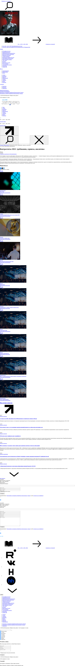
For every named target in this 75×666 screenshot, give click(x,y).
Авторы (4, 79)
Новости (4, 77)
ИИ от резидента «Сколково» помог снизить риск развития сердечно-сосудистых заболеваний (20, 445)
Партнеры (4, 86)
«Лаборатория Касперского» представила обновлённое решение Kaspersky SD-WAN (18, 466)
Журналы (4, 82)
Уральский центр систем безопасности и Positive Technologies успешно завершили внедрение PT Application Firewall (24, 456)
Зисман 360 (4, 66)
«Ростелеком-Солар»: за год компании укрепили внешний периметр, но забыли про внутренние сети (21, 427)
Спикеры (4, 80)
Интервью (4, 76)
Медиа (1, 68)
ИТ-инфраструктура (6, 51)
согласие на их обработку (38, 495)
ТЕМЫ (1, 49)
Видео (3, 72)
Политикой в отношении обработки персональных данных (18, 495)
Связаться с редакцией (5, 1)
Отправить (2, 654)
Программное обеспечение (7, 58)
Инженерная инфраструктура (8, 57)
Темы (3, 107)
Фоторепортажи (5, 70)
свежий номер (3, 121)
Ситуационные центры (7, 64)
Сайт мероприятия (12, 154)
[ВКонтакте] (0, 168)
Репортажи (4, 65)
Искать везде (4, 631)
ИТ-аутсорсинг (5, 63)
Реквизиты (4, 88)
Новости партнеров (4, 454)
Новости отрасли (3, 416)
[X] (2, 168)
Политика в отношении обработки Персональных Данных (11, 92)
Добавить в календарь (4, 154)
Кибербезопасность (6, 52)
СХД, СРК (4, 60)
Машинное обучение (6, 55)
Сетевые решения (5, 56)
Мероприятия (5, 78)
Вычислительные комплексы (8, 54)
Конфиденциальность (4, 90)
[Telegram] (4, 168)
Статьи (3, 74)
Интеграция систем (6, 62)
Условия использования (4, 91)
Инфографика (5, 71)
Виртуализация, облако (7, 59)
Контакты (4, 87)
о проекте (2, 84)
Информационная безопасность (8, 53)
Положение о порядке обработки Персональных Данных (11, 93)
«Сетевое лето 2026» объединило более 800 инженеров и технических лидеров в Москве (18, 418)
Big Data (4, 61)
